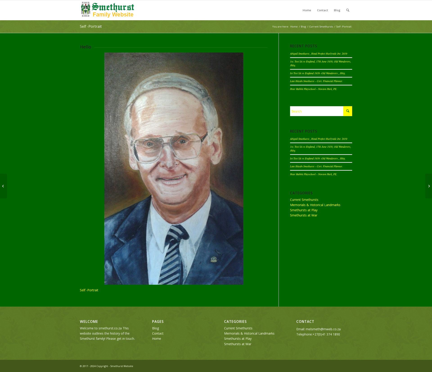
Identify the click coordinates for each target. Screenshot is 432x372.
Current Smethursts (304, 199)
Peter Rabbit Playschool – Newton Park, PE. (313, 89)
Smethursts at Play (303, 210)
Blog (337, 10)
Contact (322, 10)
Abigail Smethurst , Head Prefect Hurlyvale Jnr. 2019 (318, 53)
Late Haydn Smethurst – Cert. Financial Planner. (316, 81)
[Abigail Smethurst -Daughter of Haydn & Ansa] (428, 186)
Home (307, 10)
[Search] (347, 10)
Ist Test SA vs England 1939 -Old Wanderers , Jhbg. (318, 73)
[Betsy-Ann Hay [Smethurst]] (3, 186)
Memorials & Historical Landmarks (315, 205)
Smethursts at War (303, 215)
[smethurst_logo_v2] (108, 10)
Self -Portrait (91, 26)
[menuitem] (347, 10)
